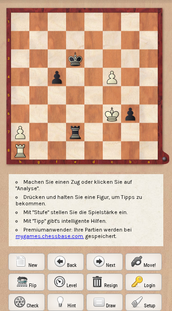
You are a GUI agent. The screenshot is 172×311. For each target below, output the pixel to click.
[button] (26, 262)
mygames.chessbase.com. (50, 236)
